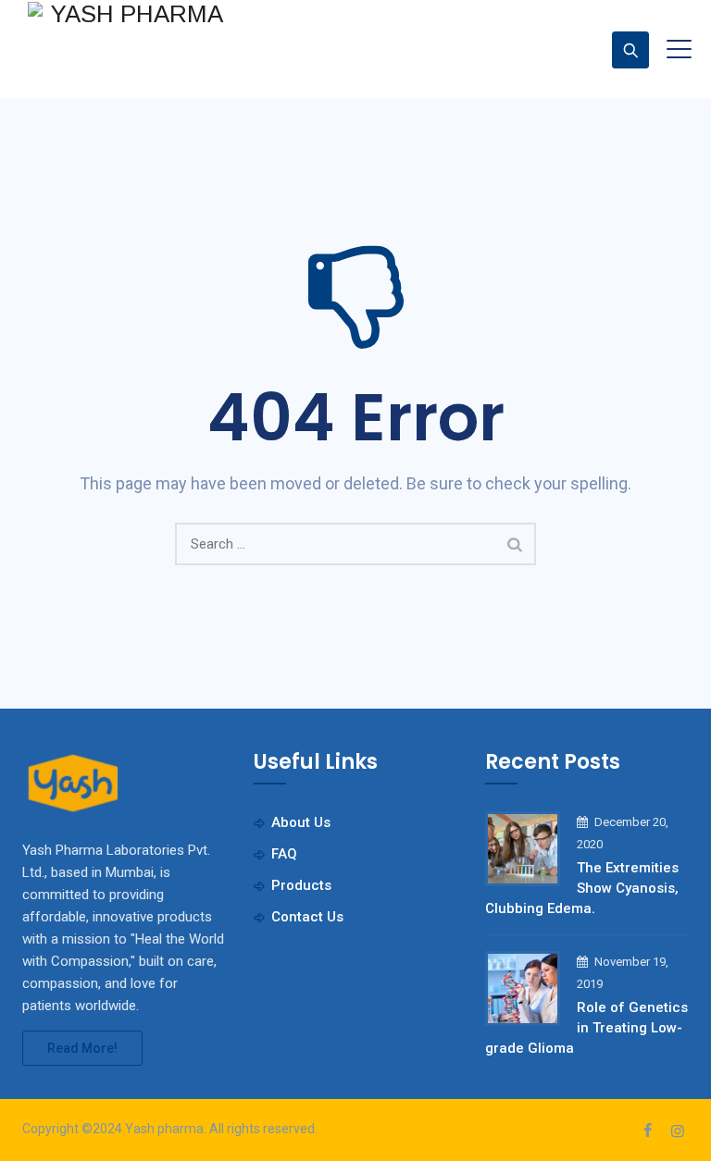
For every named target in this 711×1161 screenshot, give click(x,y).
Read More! (82, 1048)
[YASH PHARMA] (129, 13)
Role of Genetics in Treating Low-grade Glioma (586, 1027)
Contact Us (307, 916)
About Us (301, 822)
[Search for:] (355, 544)
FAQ (284, 854)
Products (301, 885)
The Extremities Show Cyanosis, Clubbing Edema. (582, 888)
